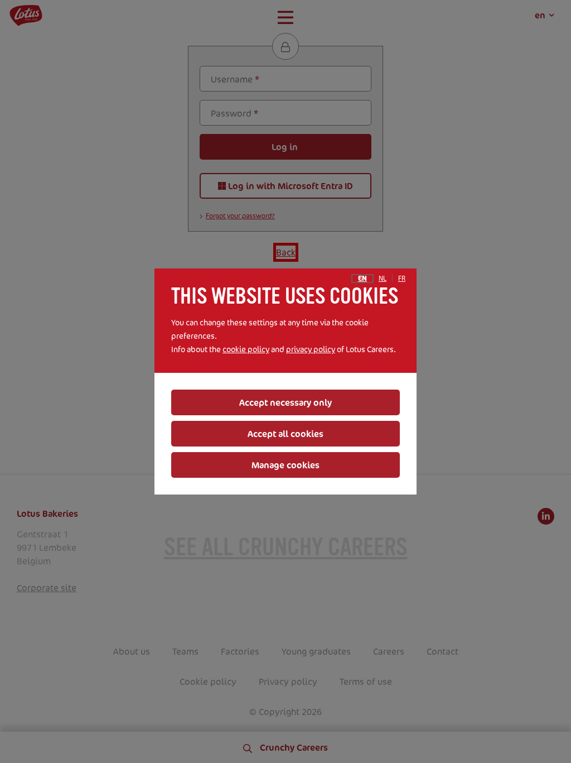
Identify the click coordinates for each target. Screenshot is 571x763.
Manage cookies (285, 465)
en (362, 278)
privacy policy (310, 349)
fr (401, 278)
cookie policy (245, 349)
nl (382, 278)
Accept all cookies (285, 434)
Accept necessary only (285, 402)
